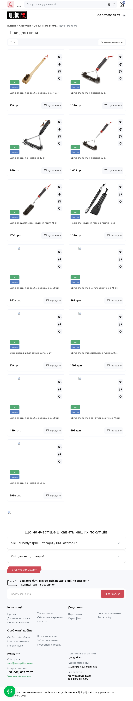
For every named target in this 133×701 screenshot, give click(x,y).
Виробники (75, 614)
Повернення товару (49, 644)
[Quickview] (59, 57)
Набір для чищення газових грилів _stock (93, 223)
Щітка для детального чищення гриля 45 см (34, 223)
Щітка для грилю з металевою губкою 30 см (94, 353)
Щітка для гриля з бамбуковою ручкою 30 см (34, 288)
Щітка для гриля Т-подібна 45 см (88, 158)
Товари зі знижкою (109, 613)
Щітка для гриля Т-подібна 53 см (27, 483)
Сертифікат (75, 618)
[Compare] (59, 71)
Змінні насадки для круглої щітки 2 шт (30, 353)
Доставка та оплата (18, 618)
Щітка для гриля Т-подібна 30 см (88, 93)
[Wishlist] (59, 78)
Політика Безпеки (18, 622)
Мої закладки (15, 645)
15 (12, 42)
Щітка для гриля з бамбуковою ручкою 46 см (34, 93)
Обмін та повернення (50, 617)
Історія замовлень (18, 641)
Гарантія (42, 621)
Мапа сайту (105, 617)
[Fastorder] (59, 64)
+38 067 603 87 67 (108, 15)
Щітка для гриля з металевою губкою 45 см (94, 288)
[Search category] (109, 4)
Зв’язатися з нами (47, 640)
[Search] (114, 4)
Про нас (12, 614)
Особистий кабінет (18, 637)
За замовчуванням (110, 42)
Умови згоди (45, 613)
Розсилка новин (47, 636)
